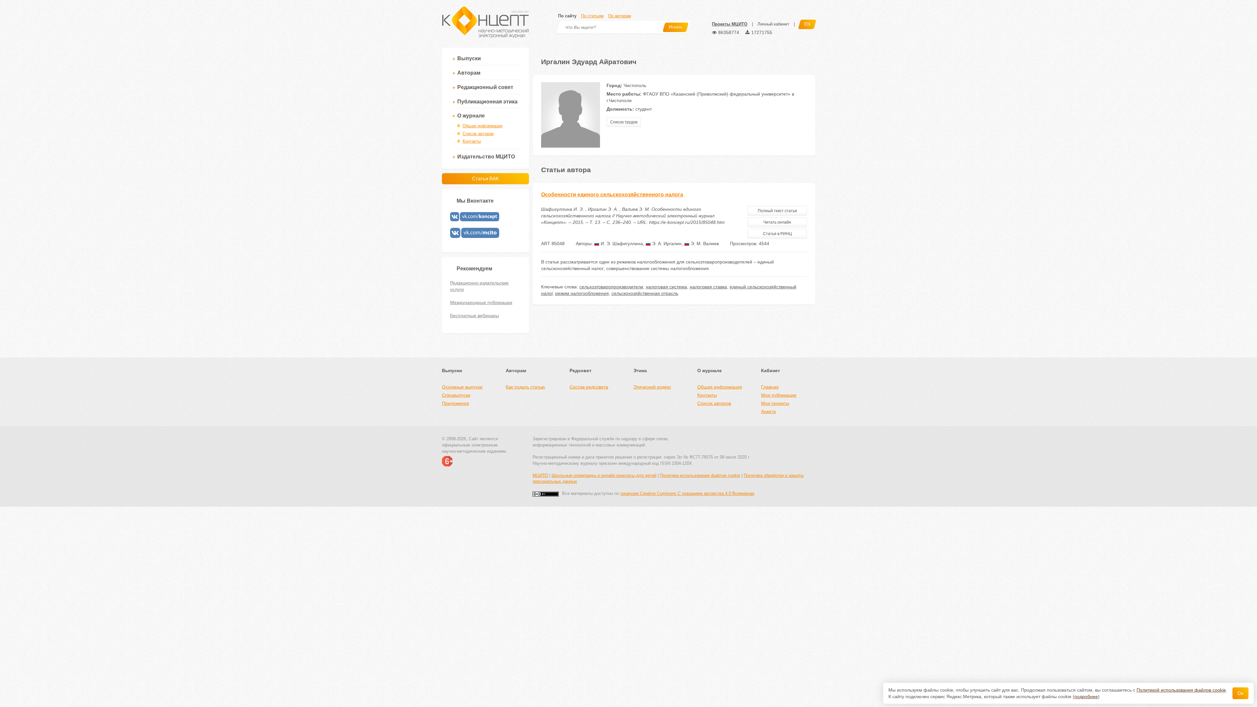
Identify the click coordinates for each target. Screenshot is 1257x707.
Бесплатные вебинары (474, 315)
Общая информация (482, 125)
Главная (770, 387)
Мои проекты (775, 403)
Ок (1240, 693)
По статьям (592, 15)
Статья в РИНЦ (777, 233)
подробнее (1086, 696)
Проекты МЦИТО (729, 24)
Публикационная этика (487, 101)
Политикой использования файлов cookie (1181, 690)
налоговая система (666, 286)
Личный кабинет (773, 24)
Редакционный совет (485, 87)
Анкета (768, 411)
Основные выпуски (462, 387)
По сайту (567, 15)
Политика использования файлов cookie (700, 475)
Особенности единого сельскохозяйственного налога (612, 194)
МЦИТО (540, 475)
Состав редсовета (589, 387)
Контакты (472, 141)
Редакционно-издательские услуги (479, 286)
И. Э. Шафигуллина (621, 243)
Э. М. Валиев (704, 243)
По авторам (619, 15)
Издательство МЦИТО (486, 156)
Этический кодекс (652, 387)
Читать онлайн (777, 222)
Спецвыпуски (456, 395)
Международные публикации (481, 302)
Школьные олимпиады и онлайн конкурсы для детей (604, 475)
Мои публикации (778, 395)
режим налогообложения (582, 293)
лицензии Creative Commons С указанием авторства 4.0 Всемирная (687, 493)
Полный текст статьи (777, 210)
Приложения (455, 403)
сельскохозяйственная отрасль (644, 293)
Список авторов (478, 133)
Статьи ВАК (485, 178)
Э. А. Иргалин (666, 243)
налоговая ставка (708, 286)
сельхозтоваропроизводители (611, 286)
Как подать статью (525, 387)
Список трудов (623, 122)
